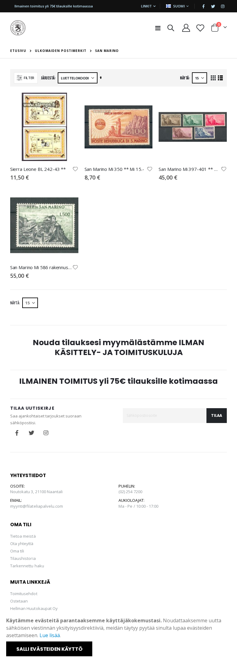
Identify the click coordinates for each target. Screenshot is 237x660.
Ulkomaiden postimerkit (60, 50)
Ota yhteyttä (22, 543)
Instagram (46, 433)
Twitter (31, 433)
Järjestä (48, 77)
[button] (75, 169)
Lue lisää (50, 635)
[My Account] (186, 28)
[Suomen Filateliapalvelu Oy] (18, 28)
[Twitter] (213, 6)
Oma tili (17, 551)
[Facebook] (203, 6)
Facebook (17, 433)
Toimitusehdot (23, 593)
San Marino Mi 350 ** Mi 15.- (114, 169)
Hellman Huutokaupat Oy (34, 608)
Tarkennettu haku (27, 566)
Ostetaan (19, 601)
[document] (119, 636)
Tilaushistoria (23, 558)
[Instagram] (222, 6)
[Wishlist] (200, 28)
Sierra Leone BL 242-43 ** (38, 169)
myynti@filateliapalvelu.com (36, 506)
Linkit (146, 6)
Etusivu (18, 51)
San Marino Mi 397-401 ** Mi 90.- (190, 169)
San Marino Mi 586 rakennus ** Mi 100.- (41, 267)
